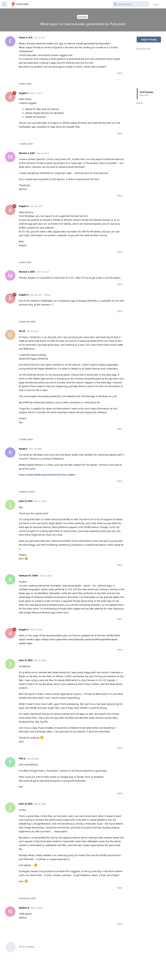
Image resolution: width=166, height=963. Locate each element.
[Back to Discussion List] (4, 4)
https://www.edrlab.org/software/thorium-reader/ (47, 474)
